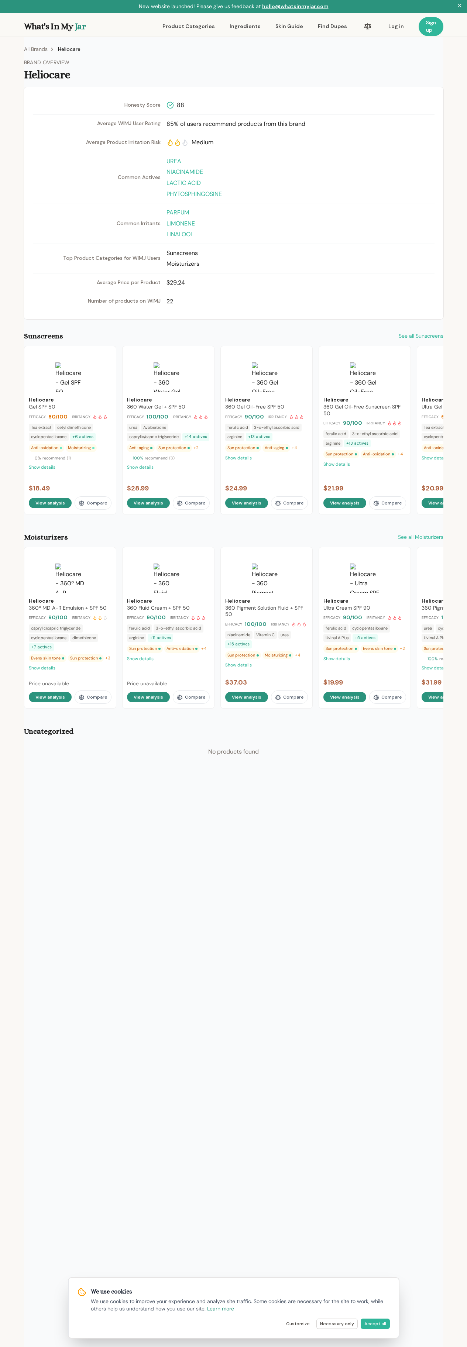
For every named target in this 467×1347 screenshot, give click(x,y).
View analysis (50, 503)
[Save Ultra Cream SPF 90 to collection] (400, 556)
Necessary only (337, 1324)
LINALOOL (179, 234)
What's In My (55, 26)
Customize (298, 1324)
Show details (42, 467)
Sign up (431, 26)
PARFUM (177, 212)
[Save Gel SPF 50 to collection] (105, 355)
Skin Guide (289, 26)
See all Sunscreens (421, 336)
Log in (396, 26)
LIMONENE (180, 223)
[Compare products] (368, 26)
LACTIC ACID (183, 183)
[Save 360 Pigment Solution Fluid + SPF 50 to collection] (302, 556)
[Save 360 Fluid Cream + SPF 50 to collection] (204, 556)
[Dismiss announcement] (459, 6)
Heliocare (69, 49)
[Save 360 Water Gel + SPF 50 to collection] (204, 355)
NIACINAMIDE (184, 172)
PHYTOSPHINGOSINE (194, 194)
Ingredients (245, 26)
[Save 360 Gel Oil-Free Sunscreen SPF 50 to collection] (400, 355)
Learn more (220, 1308)
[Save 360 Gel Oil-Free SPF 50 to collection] (302, 355)
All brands (36, 49)
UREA (173, 161)
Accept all (375, 1324)
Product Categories (188, 26)
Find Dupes (332, 26)
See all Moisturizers (420, 537)
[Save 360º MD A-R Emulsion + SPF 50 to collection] (105, 556)
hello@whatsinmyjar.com (295, 6)
